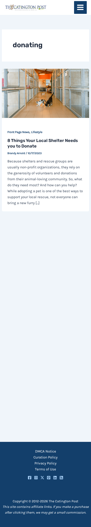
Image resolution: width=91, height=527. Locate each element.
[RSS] (61, 478)
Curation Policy (45, 457)
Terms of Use (45, 469)
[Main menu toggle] (80, 7)
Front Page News (18, 132)
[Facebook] (30, 478)
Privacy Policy (45, 463)
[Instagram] (36, 478)
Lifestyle (36, 132)
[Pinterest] (49, 478)
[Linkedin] (55, 478)
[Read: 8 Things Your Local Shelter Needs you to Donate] (45, 93)
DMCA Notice (45, 451)
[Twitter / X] (42, 478)
